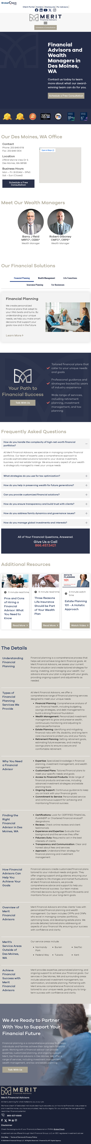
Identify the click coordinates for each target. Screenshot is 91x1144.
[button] (36, 10)
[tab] (22, 278)
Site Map (4, 1137)
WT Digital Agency (54, 1140)
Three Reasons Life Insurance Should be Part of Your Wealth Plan (44, 605)
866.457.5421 (45, 545)
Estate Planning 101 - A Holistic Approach (76, 605)
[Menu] (45, 23)
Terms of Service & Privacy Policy (24, 1137)
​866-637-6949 (14, 1115)
